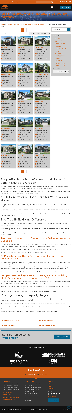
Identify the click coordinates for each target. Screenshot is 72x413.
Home (2, 24)
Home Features (7, 394)
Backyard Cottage (60, 43)
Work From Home (60, 65)
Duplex (57, 45)
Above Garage (59, 40)
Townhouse (58, 61)
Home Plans (6, 381)
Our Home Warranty (9, 399)
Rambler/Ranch (59, 60)
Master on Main (59, 50)
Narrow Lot (58, 56)
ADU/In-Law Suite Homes (11, 320)
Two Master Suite (60, 63)
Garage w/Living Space (61, 48)
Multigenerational (60, 55)
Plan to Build (29, 381)
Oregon (18, 24)
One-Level (58, 58)
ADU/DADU (58, 41)
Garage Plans (7, 392)
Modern (57, 51)
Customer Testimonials (10, 397)
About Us (51, 388)
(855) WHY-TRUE (52, 396)
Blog (49, 386)
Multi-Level (58, 53)
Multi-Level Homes (10, 24)
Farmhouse (58, 46)
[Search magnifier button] (52, 2)
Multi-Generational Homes (47, 325)
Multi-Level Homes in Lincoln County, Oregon (33, 24)
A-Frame (57, 38)
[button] (18, 320)
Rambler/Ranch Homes (46, 320)
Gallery (50, 381)
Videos (50, 383)
